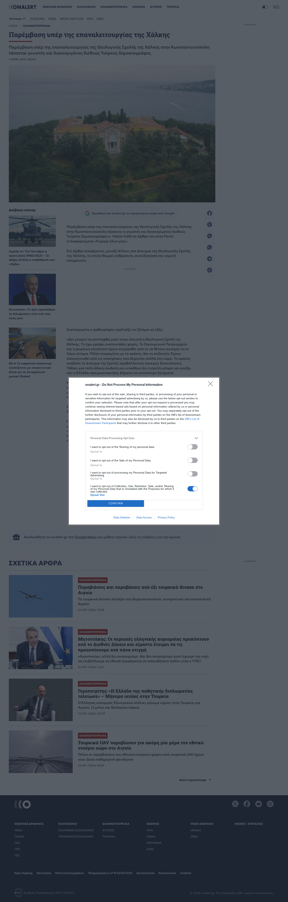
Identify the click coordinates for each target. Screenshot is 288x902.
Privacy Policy (166, 517)
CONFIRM (116, 503)
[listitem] (144, 438)
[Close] (212, 385)
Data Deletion (121, 517)
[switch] (192, 446)
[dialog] (144, 451)
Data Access (144, 517)
